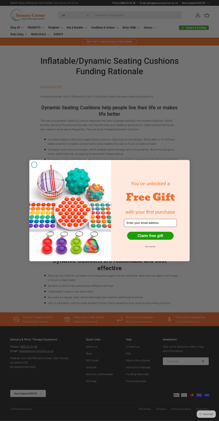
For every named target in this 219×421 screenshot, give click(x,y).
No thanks (150, 246)
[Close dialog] (34, 165)
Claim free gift (150, 235)
